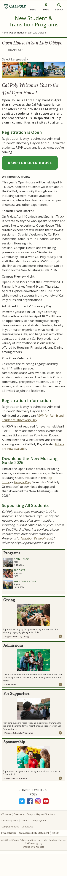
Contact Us (27, 826)
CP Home (6, 814)
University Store (9, 820)
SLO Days (19, 570)
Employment (40, 820)
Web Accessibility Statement (34, 833)
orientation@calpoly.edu (34, 538)
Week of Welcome (25, 581)
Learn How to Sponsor (15, 778)
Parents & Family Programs (18, 732)
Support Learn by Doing (16, 636)
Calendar (26, 820)
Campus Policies (10, 826)
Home (5, 32)
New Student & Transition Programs (33, 21)
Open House (21, 559)
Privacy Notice (8, 833)
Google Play (22, 482)
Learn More (10, 684)
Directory (19, 814)
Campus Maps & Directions (41, 814)
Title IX (55, 833)
